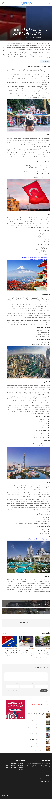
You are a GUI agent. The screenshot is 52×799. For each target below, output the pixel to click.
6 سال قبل (10, 655)
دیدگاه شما (46, 671)
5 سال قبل (28, 657)
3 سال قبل (34, 37)
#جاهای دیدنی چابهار (20, 765)
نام (47, 683)
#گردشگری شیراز (21, 769)
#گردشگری (6, 767)
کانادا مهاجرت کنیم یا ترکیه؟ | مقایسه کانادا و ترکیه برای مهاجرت (33, 445)
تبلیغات (8, 795)
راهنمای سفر (6, 648)
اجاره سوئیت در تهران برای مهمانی (42, 604)
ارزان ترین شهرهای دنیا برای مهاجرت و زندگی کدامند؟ (36, 539)
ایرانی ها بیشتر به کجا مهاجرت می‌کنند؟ (38, 443)
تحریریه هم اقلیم (38, 37)
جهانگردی (10, 648)
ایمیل (32, 683)
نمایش (42, 61)
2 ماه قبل (43, 724)
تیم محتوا (32, 657)
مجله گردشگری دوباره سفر (44, 778)
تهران (47, 602)
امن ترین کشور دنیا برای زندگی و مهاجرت (38, 259)
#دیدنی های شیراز (13, 765)
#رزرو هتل (7, 765)
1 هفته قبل (42, 717)
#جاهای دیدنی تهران (20, 763)
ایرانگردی (33, 610)
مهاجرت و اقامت (38, 26)
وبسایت (17, 683)
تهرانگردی (36, 610)
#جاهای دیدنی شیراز (13, 763)
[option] (9, 646)
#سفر (15, 767)
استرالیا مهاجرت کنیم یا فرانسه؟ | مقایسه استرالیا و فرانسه (34, 257)
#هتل (11, 767)
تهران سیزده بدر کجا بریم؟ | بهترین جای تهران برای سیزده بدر (27, 611)
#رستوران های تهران (20, 767)
